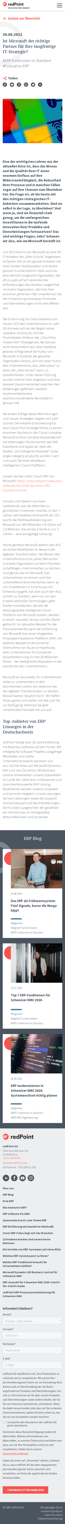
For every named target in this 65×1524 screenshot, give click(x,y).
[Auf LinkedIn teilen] (40, 85)
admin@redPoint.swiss (15, 1163)
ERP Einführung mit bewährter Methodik (28, 1226)
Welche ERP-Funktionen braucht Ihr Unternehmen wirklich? (25, 1264)
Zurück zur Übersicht (24, 18)
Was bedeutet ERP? (15, 1207)
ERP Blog (8, 1194)
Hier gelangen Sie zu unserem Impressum (51, 1509)
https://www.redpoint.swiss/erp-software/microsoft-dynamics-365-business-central (32, 485)
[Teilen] (5, 84)
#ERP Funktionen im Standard (27, 60)
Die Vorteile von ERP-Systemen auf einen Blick (32, 1249)
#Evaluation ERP (16, 65)
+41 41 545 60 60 (11, 1158)
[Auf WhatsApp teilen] (26, 85)
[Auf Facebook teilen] (19, 85)
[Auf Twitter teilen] (33, 85)
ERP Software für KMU (16, 1214)
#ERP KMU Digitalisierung (24, 1117)
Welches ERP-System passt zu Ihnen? (26, 1256)
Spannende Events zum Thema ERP (25, 1220)
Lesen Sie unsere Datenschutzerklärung (50, 1516)
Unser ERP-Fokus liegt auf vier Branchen (28, 1233)
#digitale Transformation (24, 928)
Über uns (8, 1188)
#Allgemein (17, 923)
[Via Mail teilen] (12, 85)
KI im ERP (8, 1201)
